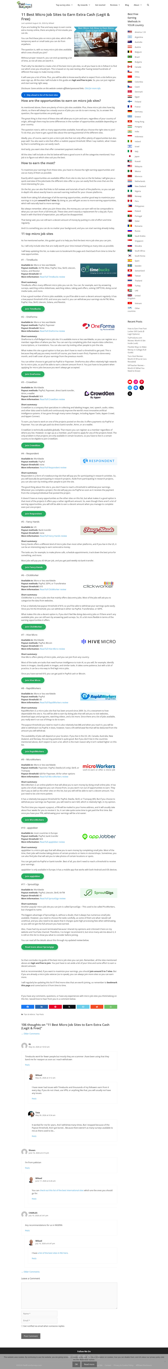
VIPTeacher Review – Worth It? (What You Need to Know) (136, 368)
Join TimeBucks (33, 308)
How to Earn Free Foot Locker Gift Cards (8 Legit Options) (137, 331)
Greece (138, 116)
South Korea (140, 256)
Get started (100, 5)
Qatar (137, 221)
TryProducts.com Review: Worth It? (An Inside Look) (136, 340)
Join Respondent (33, 513)
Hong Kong (139, 121)
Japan (137, 156)
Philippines (139, 206)
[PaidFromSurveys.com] (24, 5)
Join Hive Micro (32, 680)
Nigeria (138, 191)
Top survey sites (63, 5)
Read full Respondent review (53, 467)
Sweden (138, 266)
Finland (138, 101)
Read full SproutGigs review (52, 898)
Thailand (138, 280)
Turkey (138, 285)
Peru (137, 201)
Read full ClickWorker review (53, 589)
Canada (138, 67)
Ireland (138, 141)
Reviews (113, 5)
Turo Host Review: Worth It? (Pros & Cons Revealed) (137, 359)
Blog (127, 5)
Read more (89, 1364)
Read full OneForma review (52, 331)
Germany (139, 111)
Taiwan (138, 275)
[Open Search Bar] (148, 5)
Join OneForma (32, 374)
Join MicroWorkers (34, 819)
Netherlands (140, 181)
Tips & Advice (29, 1014)
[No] (165, 1361)
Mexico (138, 171)
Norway (138, 196)
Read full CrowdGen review (52, 399)
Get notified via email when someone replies (43, 1326)
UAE (136, 290)
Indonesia (139, 136)
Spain (137, 260)
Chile (137, 72)
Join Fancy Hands (34, 567)
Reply (27, 1065)
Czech (137, 87)
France (137, 106)
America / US (140, 32)
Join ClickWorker (33, 626)
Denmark (139, 91)
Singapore (139, 241)
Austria (138, 47)
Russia (137, 231)
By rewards (83, 5)
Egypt (137, 96)
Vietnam (138, 303)
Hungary (138, 126)
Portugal (138, 216)
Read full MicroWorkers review (54, 776)
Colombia (139, 82)
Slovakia (138, 246)
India (137, 131)
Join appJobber (32, 876)
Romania (138, 226)
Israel (137, 146)
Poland (138, 211)
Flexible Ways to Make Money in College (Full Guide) (137, 350)
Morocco (138, 176)
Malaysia (138, 166)
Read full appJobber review (52, 842)
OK (76, 1364)
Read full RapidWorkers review (54, 702)
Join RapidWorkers (34, 751)
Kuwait (138, 161)
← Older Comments (30, 1033)
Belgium (138, 52)
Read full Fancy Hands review (53, 536)
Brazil (137, 57)
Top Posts (40, 1014)
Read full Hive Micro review (52, 648)
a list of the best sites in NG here (53, 1253)
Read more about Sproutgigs (39, 947)
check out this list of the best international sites (62, 1190)
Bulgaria (138, 62)
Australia (138, 42)
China (137, 77)
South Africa (140, 251)
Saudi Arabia (140, 236)
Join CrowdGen (32, 445)
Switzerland (140, 270)
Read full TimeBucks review (52, 276)
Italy (136, 151)
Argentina (139, 37)
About (136, 5)
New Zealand (140, 186)
